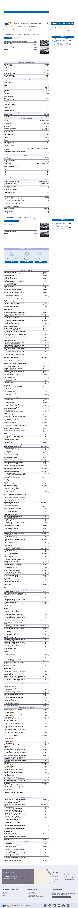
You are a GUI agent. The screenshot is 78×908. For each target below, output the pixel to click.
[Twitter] (49, 905)
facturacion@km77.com (69, 877)
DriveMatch (4, 893)
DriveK (3, 895)
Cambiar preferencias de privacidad (35, 896)
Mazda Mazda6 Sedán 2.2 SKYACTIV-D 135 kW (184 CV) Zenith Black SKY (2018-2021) (60, 40)
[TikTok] (68, 905)
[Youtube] (59, 905)
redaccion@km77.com (57, 876)
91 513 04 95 (11, 880)
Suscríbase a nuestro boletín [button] (61, 897)
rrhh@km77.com (68, 881)
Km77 (7, 23)
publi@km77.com (56, 881)
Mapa (15, 876)
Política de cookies (31, 892)
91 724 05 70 (13, 878)
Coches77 (4, 892)
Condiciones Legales (31, 893)
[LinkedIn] (54, 905)
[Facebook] (45, 905)
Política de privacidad (32, 895)
